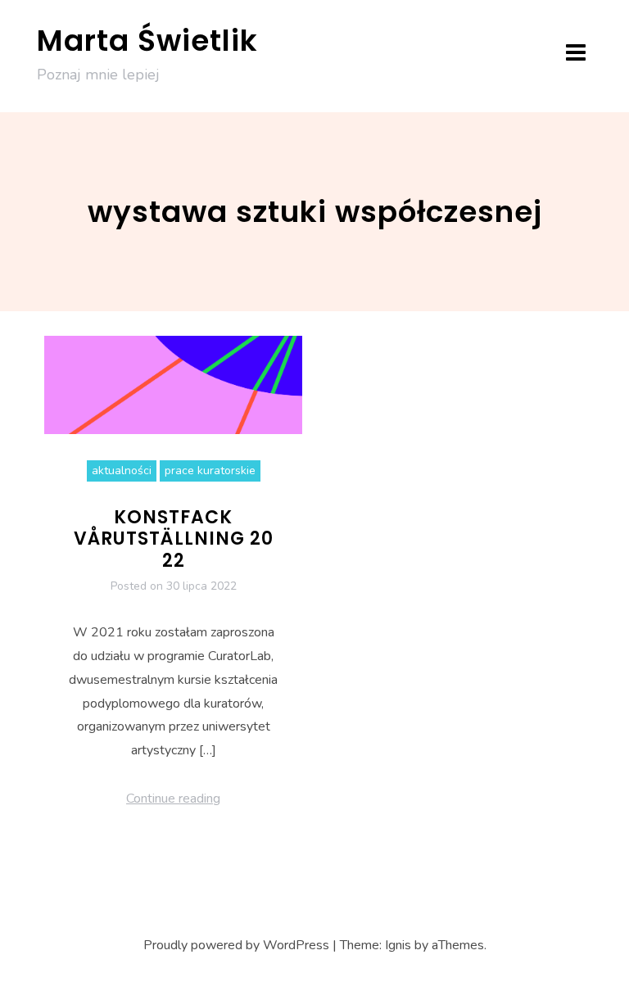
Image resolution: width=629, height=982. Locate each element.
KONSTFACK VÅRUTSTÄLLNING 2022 (174, 539)
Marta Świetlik (147, 40)
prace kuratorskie (210, 470)
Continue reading (173, 799)
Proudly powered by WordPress (236, 945)
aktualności (122, 470)
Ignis (398, 945)
